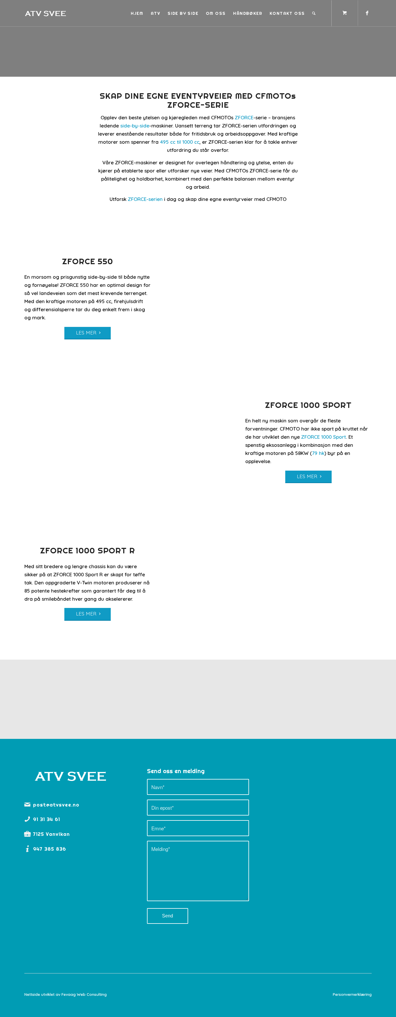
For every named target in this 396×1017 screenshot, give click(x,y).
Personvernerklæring (352, 994)
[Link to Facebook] (367, 13)
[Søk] (313, 13)
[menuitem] (137, 13)
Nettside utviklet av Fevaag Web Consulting (65, 994)
